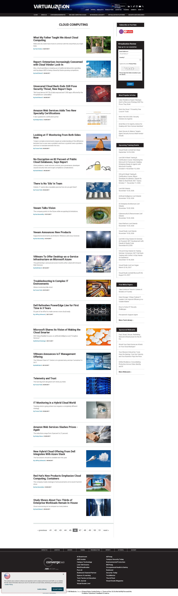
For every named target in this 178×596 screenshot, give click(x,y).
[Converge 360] (54, 563)
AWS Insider (81, 559)
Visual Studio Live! (83, 583)
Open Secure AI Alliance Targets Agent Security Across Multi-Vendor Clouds (131, 133)
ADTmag (109, 557)
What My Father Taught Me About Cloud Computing (55, 39)
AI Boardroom (82, 557)
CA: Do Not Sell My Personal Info (122, 591)
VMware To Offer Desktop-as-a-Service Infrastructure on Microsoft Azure (55, 258)
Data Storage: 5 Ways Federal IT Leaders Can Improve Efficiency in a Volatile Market (131, 299)
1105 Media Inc (72, 591)
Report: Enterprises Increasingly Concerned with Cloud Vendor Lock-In (58, 63)
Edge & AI (44, 15)
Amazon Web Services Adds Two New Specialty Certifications (54, 112)
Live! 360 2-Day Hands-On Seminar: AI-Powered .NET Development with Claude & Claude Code (131, 241)
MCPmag (109, 565)
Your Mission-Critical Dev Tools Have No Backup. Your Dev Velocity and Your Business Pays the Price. (131, 354)
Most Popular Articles (127, 95)
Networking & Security (97, 15)
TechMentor (110, 575)
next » (106, 530)
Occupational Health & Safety (117, 567)
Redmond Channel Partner (86, 573)
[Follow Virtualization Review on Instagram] (137, 7)
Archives (69, 550)
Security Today (111, 573)
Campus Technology (84, 562)
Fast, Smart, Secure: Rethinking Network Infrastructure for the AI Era (130, 337)
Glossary (133, 550)
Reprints (108, 550)
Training (126, 9)
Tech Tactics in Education (86, 578)
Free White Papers (126, 285)
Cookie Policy (95, 591)
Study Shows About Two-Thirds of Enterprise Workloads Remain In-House (55, 501)
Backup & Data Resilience (136, 15)
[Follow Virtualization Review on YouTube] (140, 7)
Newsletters (109, 9)
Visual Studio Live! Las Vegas (129, 265)
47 (80, 530)
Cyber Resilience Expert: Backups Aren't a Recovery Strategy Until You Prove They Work (131, 102)
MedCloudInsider (83, 567)
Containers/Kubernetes (57, 15)
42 (55, 530)
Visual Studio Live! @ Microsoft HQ (131, 273)
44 (65, 530)
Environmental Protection (115, 562)
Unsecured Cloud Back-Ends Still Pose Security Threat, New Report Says (55, 87)
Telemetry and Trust (44, 378)
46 (75, 530)
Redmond (109, 570)
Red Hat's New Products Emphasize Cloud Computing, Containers (57, 477)
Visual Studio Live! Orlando (128, 231)
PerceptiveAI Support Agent (128, 315)
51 (100, 530)
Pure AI (79, 570)
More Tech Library (125, 320)
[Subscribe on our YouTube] (125, 33)
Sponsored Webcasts (127, 330)
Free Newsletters (95, 550)
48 (85, 530)
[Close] (63, 574)
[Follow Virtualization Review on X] (131, 7)
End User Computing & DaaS (77, 15)
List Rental (121, 550)
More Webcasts (124, 372)
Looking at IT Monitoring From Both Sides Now (57, 136)
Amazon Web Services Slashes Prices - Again (55, 428)
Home (87, 9)
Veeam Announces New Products (52, 232)
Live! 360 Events (83, 565)
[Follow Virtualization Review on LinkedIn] (129, 7)
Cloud (36, 15)
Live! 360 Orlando (124, 188)
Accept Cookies (57, 589)
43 (60, 530)
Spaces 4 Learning (84, 575)
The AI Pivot (110, 578)
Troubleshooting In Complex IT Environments (50, 282)
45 (70, 530)
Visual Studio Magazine (114, 581)
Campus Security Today (115, 559)
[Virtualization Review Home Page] (52, 7)
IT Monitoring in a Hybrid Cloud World (54, 402)
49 (90, 530)
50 (95, 530)
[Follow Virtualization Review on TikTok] (134, 7)
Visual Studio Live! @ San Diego (129, 150)
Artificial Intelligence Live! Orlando (130, 196)
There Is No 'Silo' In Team (47, 183)
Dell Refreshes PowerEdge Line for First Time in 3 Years (56, 307)
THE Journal (81, 581)
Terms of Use (107, 591)
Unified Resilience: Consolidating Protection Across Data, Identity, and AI (130, 364)
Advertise (118, 9)
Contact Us (44, 550)
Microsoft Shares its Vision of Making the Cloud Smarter (56, 331)
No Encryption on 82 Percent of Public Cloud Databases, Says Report (55, 161)
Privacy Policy (132, 63)
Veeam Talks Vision (44, 208)
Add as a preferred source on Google (120, 6)
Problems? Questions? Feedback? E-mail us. (95, 593)
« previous (42, 530)
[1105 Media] (51, 569)
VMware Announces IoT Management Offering (54, 355)
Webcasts (100, 9)
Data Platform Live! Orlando (128, 223)
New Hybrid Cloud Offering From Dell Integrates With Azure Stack (54, 453)
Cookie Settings (42, 589)
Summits (133, 9)
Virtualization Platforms (116, 15)
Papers (93, 9)
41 (51, 530)
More (139, 9)
